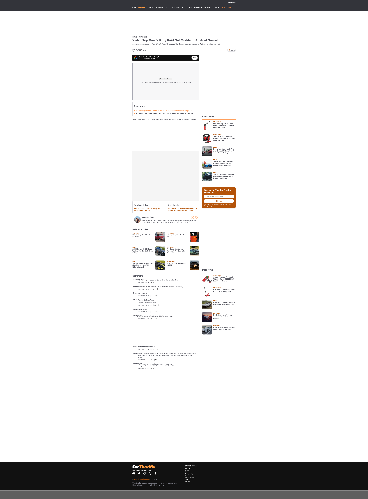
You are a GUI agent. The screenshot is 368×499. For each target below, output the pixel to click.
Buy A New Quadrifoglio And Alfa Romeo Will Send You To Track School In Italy (224, 151)
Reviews (159, 8)
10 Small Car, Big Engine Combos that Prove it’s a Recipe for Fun (164, 113)
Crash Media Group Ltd (144, 479)
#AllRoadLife (142, 293)
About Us (187, 468)
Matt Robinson (137, 49)
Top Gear (135, 233)
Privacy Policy (208, 206)
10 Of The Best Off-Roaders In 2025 (176, 264)
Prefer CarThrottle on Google (149, 57)
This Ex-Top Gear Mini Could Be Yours (142, 236)
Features (170, 8)
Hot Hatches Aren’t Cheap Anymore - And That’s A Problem (222, 317)
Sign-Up (187, 481)
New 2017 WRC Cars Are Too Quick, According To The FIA (147, 209)
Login (186, 479)
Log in (233, 2)
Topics (215, 8)
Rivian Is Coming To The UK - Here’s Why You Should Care (224, 303)
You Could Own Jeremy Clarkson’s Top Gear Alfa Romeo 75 (175, 251)
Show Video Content (165, 79)
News (150, 8)
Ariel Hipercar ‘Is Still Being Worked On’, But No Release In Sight (142, 251)
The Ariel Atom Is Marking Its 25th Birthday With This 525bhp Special (142, 265)
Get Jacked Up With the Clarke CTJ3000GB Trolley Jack (224, 290)
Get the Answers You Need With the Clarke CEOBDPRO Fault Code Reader (223, 279)
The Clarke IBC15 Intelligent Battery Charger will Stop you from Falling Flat (224, 138)
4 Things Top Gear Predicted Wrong (177, 236)
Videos (179, 8)
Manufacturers (202, 8)
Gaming (188, 8)
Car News (143, 37)
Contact (187, 470)
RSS (186, 475)
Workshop (226, 8)
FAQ (186, 472)
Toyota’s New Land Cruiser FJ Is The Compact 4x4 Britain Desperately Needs (224, 176)
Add (194, 58)
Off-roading (171, 261)
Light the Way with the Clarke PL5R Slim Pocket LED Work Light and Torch (223, 125)
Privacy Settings (189, 477)
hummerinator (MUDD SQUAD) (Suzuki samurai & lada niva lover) (160, 286)
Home (134, 37)
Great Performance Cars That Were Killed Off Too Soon (224, 328)
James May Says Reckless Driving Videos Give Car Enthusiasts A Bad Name (223, 163)
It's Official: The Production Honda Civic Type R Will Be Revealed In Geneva (182, 209)
